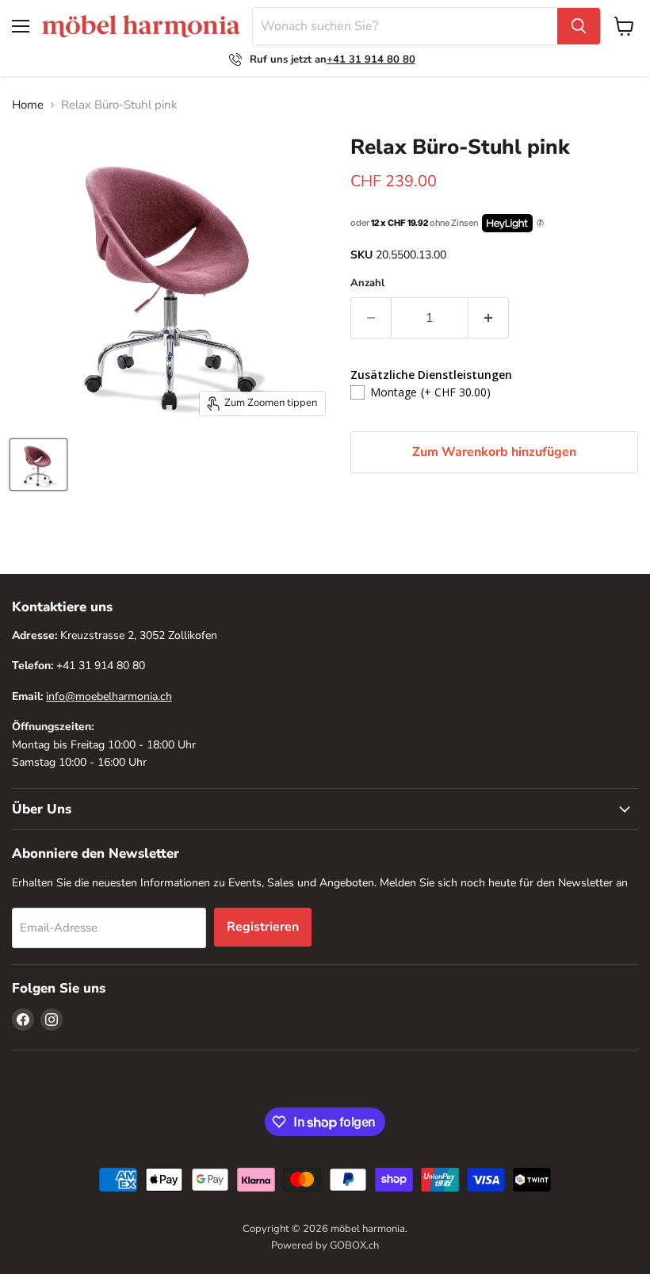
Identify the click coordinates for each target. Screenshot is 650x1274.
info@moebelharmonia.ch (109, 696)
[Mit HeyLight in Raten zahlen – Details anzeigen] (540, 223)
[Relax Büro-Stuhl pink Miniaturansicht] (38, 464)
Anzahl (367, 283)
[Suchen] (578, 26)
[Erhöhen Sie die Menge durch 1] (488, 318)
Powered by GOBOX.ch (325, 1245)
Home (28, 105)
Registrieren (263, 926)
